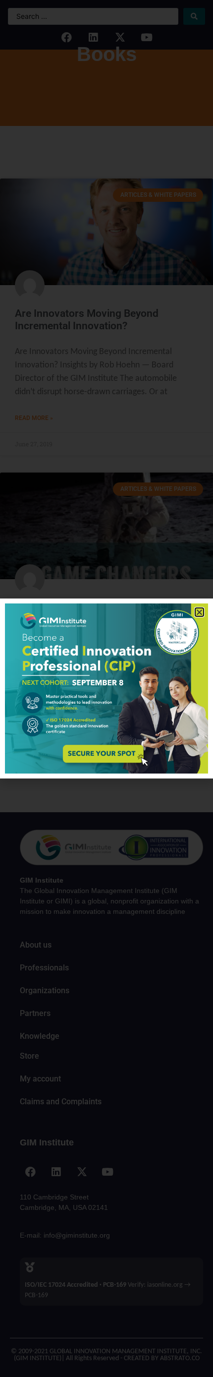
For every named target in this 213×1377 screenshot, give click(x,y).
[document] (106, 688)
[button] (199, 612)
